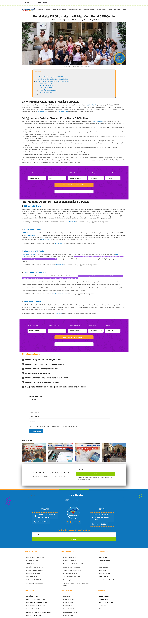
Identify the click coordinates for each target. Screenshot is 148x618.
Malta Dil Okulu (76, 20)
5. (46, 92)
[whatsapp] (79, 522)
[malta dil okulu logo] (73, 506)
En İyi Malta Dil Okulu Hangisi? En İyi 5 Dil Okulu (50, 77)
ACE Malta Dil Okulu (32, 230)
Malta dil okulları (42, 111)
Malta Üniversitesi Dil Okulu (35, 273)
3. (47, 88)
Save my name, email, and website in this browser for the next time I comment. (53, 426)
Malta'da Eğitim (80, 66)
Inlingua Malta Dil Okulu (34, 251)
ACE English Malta (27, 233)
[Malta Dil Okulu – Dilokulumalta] (28, 8)
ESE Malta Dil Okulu (32, 206)
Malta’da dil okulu (91, 105)
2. (46, 85)
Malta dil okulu (31, 235)
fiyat (73, 107)
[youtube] (75, 521)
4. (48, 90)
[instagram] (71, 522)
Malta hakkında (63, 111)
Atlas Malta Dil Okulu (32, 302)
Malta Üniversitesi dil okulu (59, 294)
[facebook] (67, 522)
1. (45, 83)
